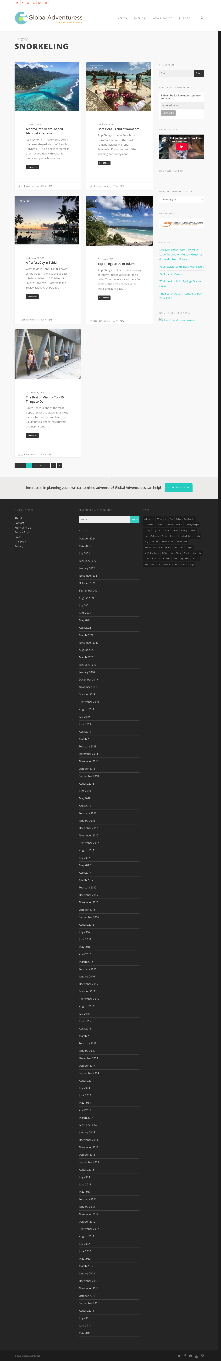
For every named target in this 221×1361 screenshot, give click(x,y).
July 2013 (84, 1177)
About (18, 518)
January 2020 (87, 672)
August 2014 (86, 1080)
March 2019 (86, 739)
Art (166, 519)
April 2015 (85, 1028)
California (148, 525)
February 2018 (87, 813)
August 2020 (86, 650)
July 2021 (84, 605)
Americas (140, 18)
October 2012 (87, 1221)
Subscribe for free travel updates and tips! (181, 97)
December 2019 (88, 679)
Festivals (174, 530)
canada (158, 525)
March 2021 (86, 635)
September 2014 (89, 1073)
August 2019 (86, 709)
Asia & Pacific (162, 18)
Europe (184, 18)
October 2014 (87, 1065)
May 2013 (85, 1192)
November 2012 (88, 1214)
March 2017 (86, 880)
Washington (155, 564)
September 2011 (89, 1303)
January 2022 (87, 568)
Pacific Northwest (151, 553)
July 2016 (84, 932)
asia (171, 519)
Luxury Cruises (167, 542)
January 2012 (87, 1273)
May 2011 (85, 1333)
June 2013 (85, 1184)
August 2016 (86, 924)
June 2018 (85, 791)
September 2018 (89, 776)
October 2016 (87, 909)
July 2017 (84, 858)
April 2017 (85, 872)
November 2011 (88, 1288)
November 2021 (88, 575)
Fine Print (20, 541)
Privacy (19, 546)
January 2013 (87, 1206)
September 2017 (89, 843)
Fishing (184, 530)
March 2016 (86, 962)
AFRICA (122, 18)
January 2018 (87, 821)
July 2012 (84, 1244)
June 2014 (85, 1095)
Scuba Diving (175, 553)
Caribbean (169, 525)
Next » (59, 465)
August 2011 (86, 1310)
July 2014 (84, 1088)
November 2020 (88, 642)
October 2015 (87, 991)
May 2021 (85, 620)
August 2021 (86, 598)
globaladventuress (30, 186)
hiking (172, 536)
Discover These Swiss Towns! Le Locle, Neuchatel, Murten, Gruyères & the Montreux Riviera (180, 254)
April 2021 (85, 627)
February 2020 (87, 665)
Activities (24, 67)
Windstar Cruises (170, 564)
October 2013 (87, 1154)
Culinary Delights (192, 525)
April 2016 (85, 954)
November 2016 (88, 902)
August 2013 (86, 1169)
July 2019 (84, 716)
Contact (19, 523)
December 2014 (88, 1058)
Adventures (149, 519)
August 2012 (86, 1236)
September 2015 (89, 999)
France (192, 530)
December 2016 (88, 895)
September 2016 (89, 917)
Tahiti (175, 559)
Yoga (192, 564)
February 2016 (87, 969)
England (156, 530)
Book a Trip (22, 532)
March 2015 (86, 1036)
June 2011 (85, 1325)
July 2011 (84, 1318)
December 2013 (88, 1140)
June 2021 (85, 613)
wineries (183, 564)
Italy (146, 542)
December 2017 (88, 828)
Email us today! (178, 487)
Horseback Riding (185, 536)
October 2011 (87, 1296)
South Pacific (164, 559)
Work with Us (23, 527)
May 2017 (85, 865)
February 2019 (87, 746)
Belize (178, 519)
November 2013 (88, 1147)
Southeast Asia (150, 559)
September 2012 (89, 1229)
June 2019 (85, 724)
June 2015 (85, 1021)
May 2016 (85, 947)
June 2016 (85, 939)
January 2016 (87, 976)
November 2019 (88, 687)
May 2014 (85, 1103)
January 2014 (87, 1132)
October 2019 (87, 694)
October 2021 (87, 583)
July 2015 (84, 1013)
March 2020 (86, 657)
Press (18, 537)
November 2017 (88, 835)
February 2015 (87, 1043)
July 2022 (84, 553)
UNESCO (195, 559)
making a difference (153, 547)
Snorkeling (197, 553)
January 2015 (87, 1051)
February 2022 (87, 561)
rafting (165, 553)
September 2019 (89, 702)
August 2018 (86, 783)
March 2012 (86, 1266)
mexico (168, 547)
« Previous (17, 465)
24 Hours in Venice (170, 274)
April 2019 (85, 731)
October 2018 (87, 768)
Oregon (189, 547)
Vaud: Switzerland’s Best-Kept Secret (181, 266)
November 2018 (88, 761)
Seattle (187, 553)
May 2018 (85, 798)
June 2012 (85, 1251)
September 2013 (89, 1162)
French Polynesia (151, 536)
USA (146, 564)
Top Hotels (184, 559)
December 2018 (88, 754)
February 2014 (87, 1125)
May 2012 (85, 1258)
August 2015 (86, 1006)
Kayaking (154, 542)
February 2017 (87, 887)
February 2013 (87, 1199)
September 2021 (89, 590)
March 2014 (86, 1117)
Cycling (147, 530)
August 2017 (86, 850)
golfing (164, 536)
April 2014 (85, 1110)
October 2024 (87, 538)
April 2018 (85, 806)
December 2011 (88, 1281)
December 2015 (88, 984)
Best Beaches (189, 519)
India (198, 536)
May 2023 (85, 546)
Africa (159, 519)
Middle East (178, 547)
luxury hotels (181, 542)
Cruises (179, 525)
